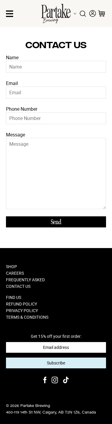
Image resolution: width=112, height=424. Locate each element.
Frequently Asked (25, 279)
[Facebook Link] (45, 381)
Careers (15, 273)
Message (15, 134)
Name (12, 57)
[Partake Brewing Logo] (55, 13)
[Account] (92, 13)
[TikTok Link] (66, 381)
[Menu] (9, 13)
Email (12, 83)
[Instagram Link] (54, 381)
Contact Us (18, 286)
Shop (11, 266)
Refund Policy (21, 304)
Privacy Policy (22, 310)
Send (56, 222)
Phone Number (21, 109)
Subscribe (56, 363)
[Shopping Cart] (101, 13)
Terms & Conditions (27, 317)
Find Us (13, 297)
